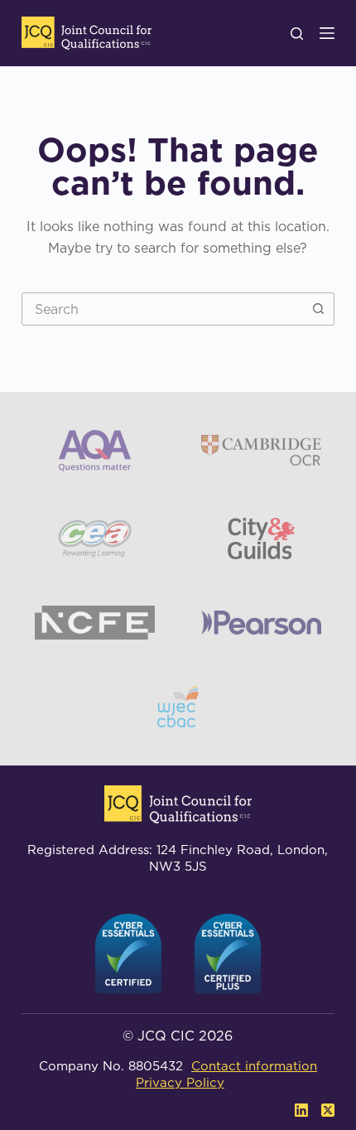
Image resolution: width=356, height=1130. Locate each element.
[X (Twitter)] (327, 1110)
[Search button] (318, 309)
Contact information (254, 1065)
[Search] (297, 33)
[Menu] (327, 33)
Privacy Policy (180, 1082)
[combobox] (162, 309)
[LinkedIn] (301, 1110)
